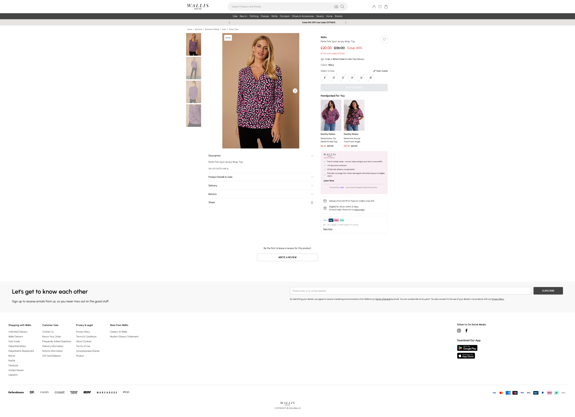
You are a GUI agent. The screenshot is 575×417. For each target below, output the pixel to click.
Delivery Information (52, 346)
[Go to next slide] (295, 90)
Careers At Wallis (118, 331)
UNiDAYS (13, 375)
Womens (198, 29)
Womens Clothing (212, 29)
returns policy (359, 210)
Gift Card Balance (51, 355)
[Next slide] (346, 22)
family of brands (383, 299)
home (189, 29)
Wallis (324, 37)
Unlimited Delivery (18, 331)
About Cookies (83, 341)
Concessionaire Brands (88, 351)
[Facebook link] (466, 330)
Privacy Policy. (498, 299)
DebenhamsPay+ (17, 346)
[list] (260, 90)
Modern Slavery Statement (124, 336)
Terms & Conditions (86, 336)
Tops (224, 29)
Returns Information (52, 351)
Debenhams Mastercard (21, 351)
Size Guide (14, 341)
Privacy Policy (83, 331)
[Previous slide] (229, 22)
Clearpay (13, 365)
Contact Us (48, 331)
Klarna (11, 355)
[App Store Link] (467, 352)
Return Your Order (51, 336)
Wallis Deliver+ (15, 336)
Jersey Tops (233, 29)
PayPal (11, 360)
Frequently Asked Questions (56, 341)
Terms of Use (83, 346)
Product (80, 355)
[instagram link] (459, 330)
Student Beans (16, 370)
